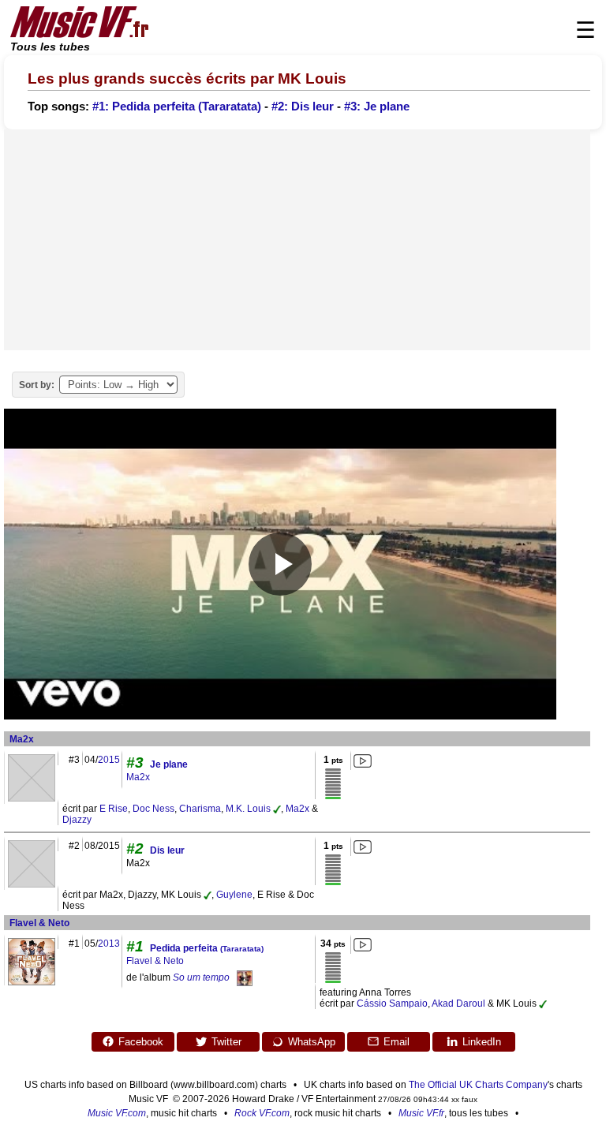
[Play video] (280, 564)
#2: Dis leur (302, 106)
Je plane (169, 764)
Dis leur (167, 850)
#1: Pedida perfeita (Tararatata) (176, 106)
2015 (109, 759)
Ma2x (21, 739)
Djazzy (77, 819)
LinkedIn (481, 1042)
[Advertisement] (297, 239)
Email (396, 1042)
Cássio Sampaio (392, 1003)
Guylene (234, 894)
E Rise (113, 808)
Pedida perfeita (207, 948)
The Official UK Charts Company (478, 1084)
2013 (109, 943)
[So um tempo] (244, 977)
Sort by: (36, 385)
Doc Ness (153, 808)
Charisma (200, 808)
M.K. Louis (248, 808)
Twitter (226, 1042)
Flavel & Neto (39, 923)
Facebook (140, 1042)
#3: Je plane (377, 106)
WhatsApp (311, 1042)
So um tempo (201, 977)
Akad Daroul (458, 1003)
